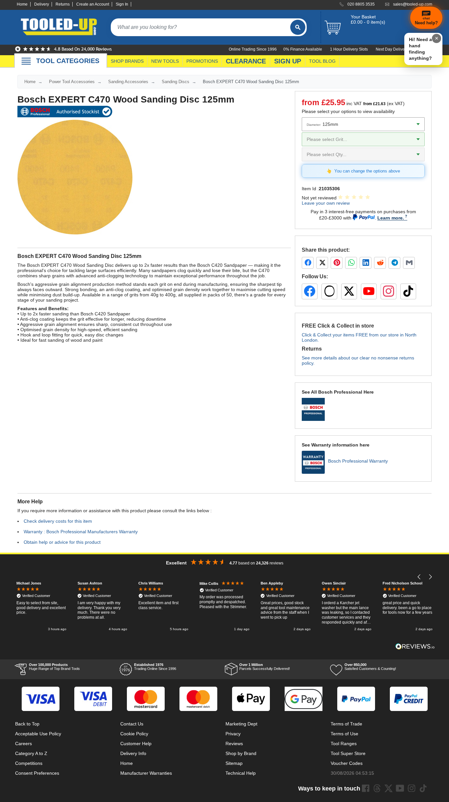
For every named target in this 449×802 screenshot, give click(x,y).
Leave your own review (326, 203)
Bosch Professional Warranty (358, 461)
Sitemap (234, 763)
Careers (23, 743)
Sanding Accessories (128, 81)
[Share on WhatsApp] (351, 263)
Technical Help (240, 773)
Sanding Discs (175, 81)
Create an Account (92, 4)
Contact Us (131, 723)
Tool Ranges (344, 743)
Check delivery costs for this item (58, 521)
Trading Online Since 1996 (155, 667)
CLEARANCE (246, 61)
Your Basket (363, 16)
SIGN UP (287, 61)
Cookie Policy (134, 733)
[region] (224, 606)
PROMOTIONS (202, 61)
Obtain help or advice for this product (62, 542)
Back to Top (27, 723)
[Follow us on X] (349, 291)
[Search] (297, 27)
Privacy (233, 733)
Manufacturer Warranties (146, 773)
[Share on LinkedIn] (365, 263)
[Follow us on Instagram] (388, 291)
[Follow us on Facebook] (310, 291)
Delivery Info (133, 753)
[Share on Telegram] (394, 263)
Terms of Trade (346, 723)
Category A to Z (31, 753)
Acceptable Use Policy (38, 733)
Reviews (234, 743)
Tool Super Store (348, 753)
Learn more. (390, 217)
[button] (419, 577)
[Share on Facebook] (308, 263)
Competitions (28, 763)
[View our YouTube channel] (369, 291)
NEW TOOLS (165, 61)
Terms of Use (344, 733)
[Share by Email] (409, 263)
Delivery (41, 4)
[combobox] (200, 27)
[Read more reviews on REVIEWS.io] (415, 646)
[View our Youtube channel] (400, 788)
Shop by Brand (240, 753)
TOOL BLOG (322, 61)
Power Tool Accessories (72, 81)
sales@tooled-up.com (412, 4)
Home (22, 4)
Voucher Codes (347, 763)
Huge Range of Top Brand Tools (54, 667)
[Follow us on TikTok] (408, 291)
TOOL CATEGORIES (67, 60)
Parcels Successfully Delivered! (264, 667)
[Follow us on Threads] (329, 291)
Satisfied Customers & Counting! (370, 667)
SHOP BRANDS (127, 61)
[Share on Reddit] (380, 263)
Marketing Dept (241, 723)
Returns (63, 4)
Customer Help (136, 743)
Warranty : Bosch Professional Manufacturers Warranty (81, 531)
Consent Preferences (37, 773)
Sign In (122, 4)
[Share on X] (322, 263)
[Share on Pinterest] (337, 263)
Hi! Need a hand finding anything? (420, 49)
